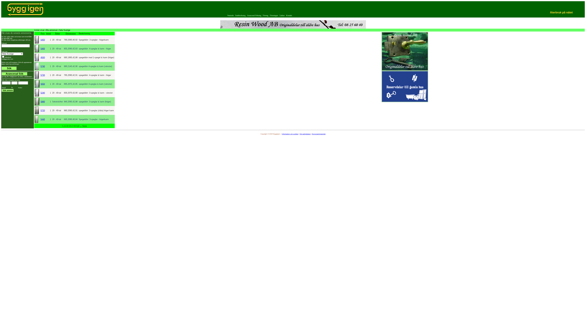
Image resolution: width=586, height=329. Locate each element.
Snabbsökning (240, 15)
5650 (43, 84)
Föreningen (274, 15)
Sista (84, 126)
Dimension (71, 33)
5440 (43, 119)
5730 (43, 75)
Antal (48, 33)
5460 (43, 49)
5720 (43, 110)
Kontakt (289, 15)
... (81, 126)
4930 (43, 57)
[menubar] (260, 15)
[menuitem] (230, 15)
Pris (43, 33)
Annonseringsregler (319, 134)
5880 (43, 102)
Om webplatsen (305, 134)
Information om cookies (290, 134)
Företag (265, 15)
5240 (43, 93)
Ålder (57, 33)
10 (78, 126)
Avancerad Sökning (254, 15)
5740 (43, 66)
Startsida (230, 15)
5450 (43, 40)
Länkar (282, 15)
